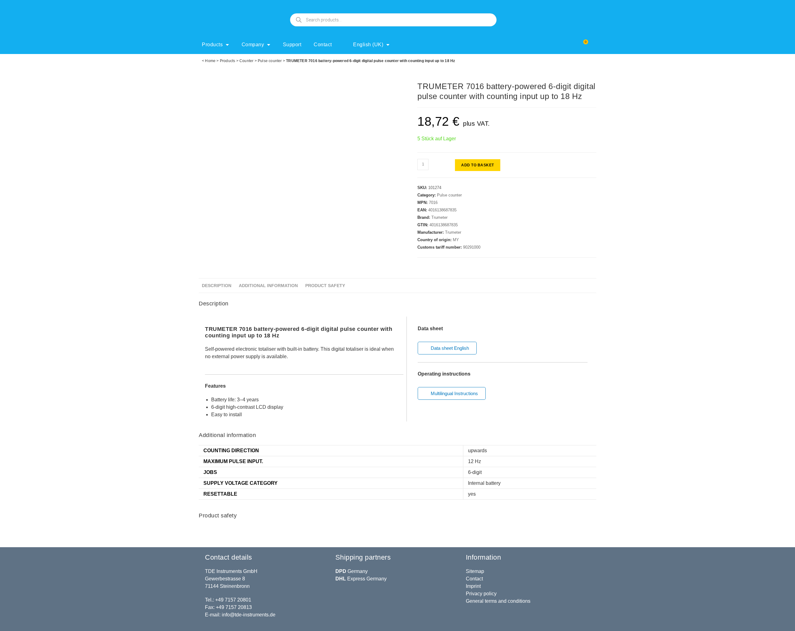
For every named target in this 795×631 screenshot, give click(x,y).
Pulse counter (270, 61)
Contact (323, 44)
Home (210, 61)
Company (253, 44)
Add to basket (477, 165)
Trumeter (439, 217)
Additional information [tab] (268, 285)
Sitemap (475, 571)
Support (292, 44)
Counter (246, 61)
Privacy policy (481, 593)
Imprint (473, 586)
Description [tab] (216, 285)
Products (212, 44)
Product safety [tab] (325, 285)
